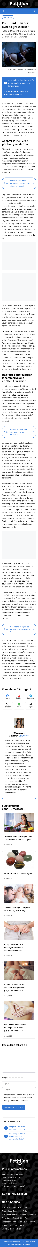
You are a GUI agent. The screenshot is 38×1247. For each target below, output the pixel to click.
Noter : (5, 1078)
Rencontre (13, 1225)
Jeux (25, 1222)
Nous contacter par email (12, 1174)
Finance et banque (28, 1214)
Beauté (16, 1207)
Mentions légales (9, 1183)
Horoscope (6, 1222)
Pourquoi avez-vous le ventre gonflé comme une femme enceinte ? (13, 947)
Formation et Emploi (10, 1218)
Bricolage (17, 1211)
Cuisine (26, 1211)
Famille (15, 1214)
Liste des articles (9, 1180)
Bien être (24, 1207)
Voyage (19, 1229)
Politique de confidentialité (13, 1186)
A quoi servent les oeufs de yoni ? (18, 873)
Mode (4, 1225)
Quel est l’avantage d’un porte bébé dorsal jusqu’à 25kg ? (17, 909)
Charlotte (24, 735)
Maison (32, 1222)
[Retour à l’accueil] (19, 4)
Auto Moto (6, 1207)
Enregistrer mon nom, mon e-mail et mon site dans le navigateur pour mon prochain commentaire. (19, 1097)
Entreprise (6, 1214)
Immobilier (17, 1222)
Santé (21, 1225)
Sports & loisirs (8, 1229)
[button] (34, 11)
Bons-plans (7, 1211)
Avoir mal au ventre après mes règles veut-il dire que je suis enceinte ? (15, 1027)
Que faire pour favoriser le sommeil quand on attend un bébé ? (18, 1136)
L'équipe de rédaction (11, 1177)
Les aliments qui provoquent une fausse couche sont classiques (18, 838)
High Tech (24, 1218)
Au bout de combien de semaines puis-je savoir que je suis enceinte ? (14, 987)
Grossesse (7, 17)
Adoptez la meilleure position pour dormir (17, 1127)
